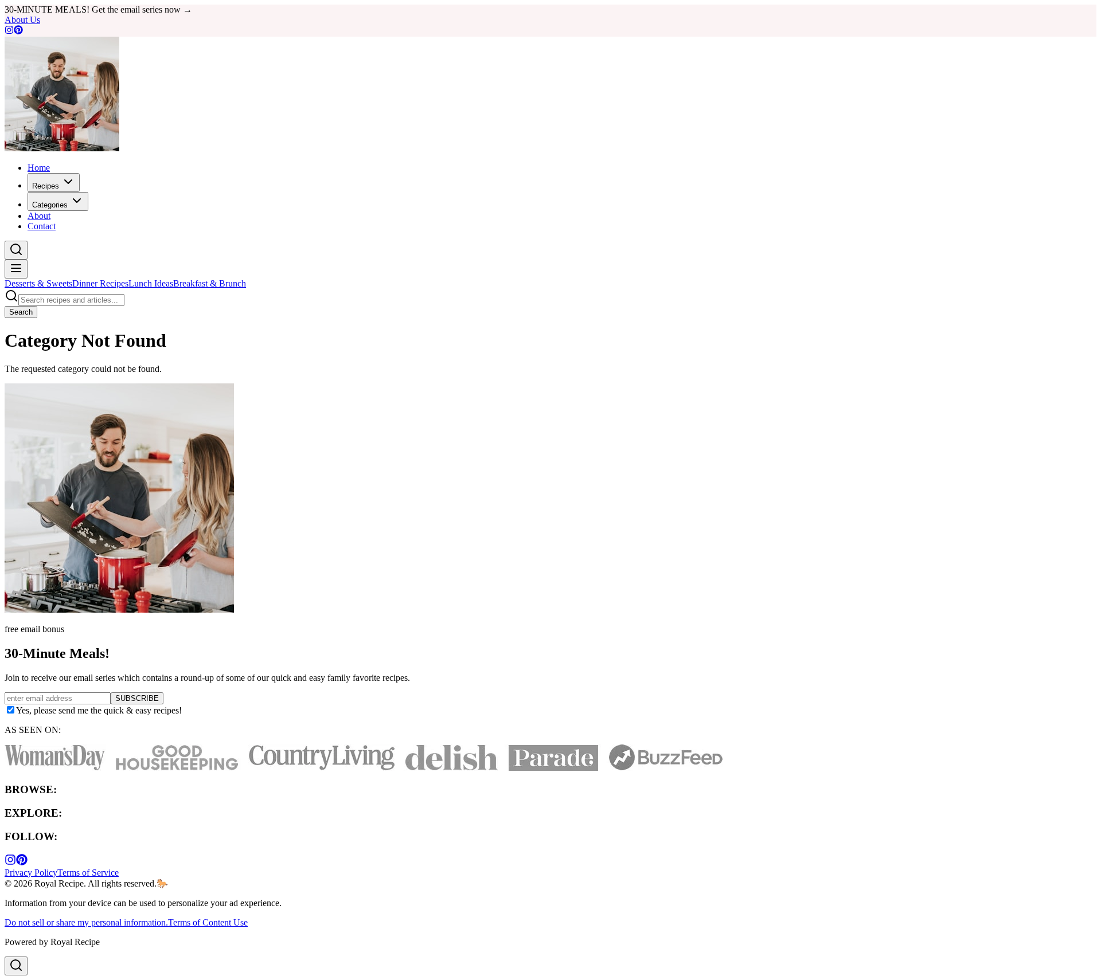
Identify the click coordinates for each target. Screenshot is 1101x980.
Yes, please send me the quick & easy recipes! (99, 710)
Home (39, 168)
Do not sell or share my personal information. (86, 922)
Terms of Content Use (208, 922)
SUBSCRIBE (137, 698)
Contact (42, 226)
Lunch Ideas (150, 283)
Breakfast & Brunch (209, 283)
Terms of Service (88, 872)
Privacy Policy (31, 872)
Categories (50, 205)
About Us (22, 20)
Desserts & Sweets (38, 283)
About (39, 216)
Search (21, 312)
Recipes (45, 186)
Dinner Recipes (100, 283)
